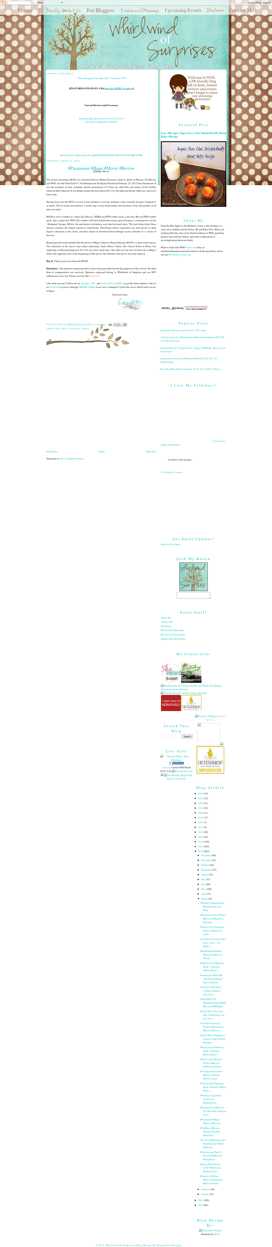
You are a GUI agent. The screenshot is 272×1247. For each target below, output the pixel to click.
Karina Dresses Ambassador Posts (76, 155)
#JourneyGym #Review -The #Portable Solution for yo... (213, 1111)
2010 (201, 1205)
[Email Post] (110, 324)
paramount (74, 328)
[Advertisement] (193, 502)
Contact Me (167, 622)
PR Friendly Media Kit (172, 630)
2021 (201, 808)
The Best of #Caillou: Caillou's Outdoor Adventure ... (211, 990)
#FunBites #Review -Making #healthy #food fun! (210, 1131)
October (205, 865)
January (205, 1194)
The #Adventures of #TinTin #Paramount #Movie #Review (212, 1027)
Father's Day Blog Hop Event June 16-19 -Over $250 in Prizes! (189, 369)
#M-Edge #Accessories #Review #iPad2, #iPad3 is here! (211, 1075)
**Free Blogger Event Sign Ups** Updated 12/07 (101, 78)
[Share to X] (122, 325)
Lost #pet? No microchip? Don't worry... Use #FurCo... (213, 942)
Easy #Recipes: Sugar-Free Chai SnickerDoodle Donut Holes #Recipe (193, 135)
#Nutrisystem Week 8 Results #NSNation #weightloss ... (211, 1155)
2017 (201, 827)
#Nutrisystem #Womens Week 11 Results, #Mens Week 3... (212, 966)
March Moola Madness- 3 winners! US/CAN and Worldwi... (213, 1039)
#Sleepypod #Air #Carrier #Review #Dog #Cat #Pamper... (213, 918)
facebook (54, 287)
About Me (166, 617)
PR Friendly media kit (180, 254)
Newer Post (52, 451)
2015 (201, 836)
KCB (217, 1234)
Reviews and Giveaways (173, 634)
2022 (201, 803)
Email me (191, 247)
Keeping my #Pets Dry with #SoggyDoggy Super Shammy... (211, 978)
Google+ (85, 283)
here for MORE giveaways (119, 88)
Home (102, 451)
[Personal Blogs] (176, 763)
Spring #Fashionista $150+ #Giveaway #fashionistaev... (210, 1167)
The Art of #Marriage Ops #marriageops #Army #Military (213, 1143)
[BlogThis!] (118, 325)
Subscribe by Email (170, 544)
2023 (201, 798)
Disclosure (166, 626)
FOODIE (138, 155)
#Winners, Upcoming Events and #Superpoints (210, 1099)
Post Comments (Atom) (71, 458)
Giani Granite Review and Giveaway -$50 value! (182, 330)
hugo (57, 328)
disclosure (95, 276)
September (206, 869)
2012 (201, 851)
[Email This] (115, 325)
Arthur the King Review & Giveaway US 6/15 (101, 118)
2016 (201, 832)
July (203, 879)
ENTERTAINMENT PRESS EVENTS (113, 155)
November (206, 860)
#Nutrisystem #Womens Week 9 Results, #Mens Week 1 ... (213, 1087)
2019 (201, 817)
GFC (93, 283)
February (206, 1189)
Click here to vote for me (179, 776)
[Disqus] (101, 400)
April (204, 893)
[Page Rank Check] (182, 771)
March (204, 898)
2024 (201, 793)
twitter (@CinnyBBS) (112, 283)
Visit (172, 472)
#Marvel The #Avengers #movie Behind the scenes (212, 930)
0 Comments (99, 324)
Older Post (151, 451)
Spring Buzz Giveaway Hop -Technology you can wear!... (212, 1014)
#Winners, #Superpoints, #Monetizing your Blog (212, 906)
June (203, 884)
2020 (201, 812)
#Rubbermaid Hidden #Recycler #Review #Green (211, 954)
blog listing (166, 767)
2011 (201, 1200)
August (205, 874)
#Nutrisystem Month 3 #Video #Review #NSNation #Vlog (211, 1063)
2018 (201, 822)
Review (85, 328)
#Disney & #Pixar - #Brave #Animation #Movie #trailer (211, 1179)
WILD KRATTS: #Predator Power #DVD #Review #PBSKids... (213, 1002)
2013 (201, 846)
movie (65, 328)
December (206, 855)
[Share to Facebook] (125, 325)
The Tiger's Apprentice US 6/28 (101, 121)
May (203, 889)
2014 (201, 841)
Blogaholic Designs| (169, 1245)
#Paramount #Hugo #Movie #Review (210, 1121)
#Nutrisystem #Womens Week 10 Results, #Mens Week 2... (212, 1051)
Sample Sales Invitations (173, 638)
